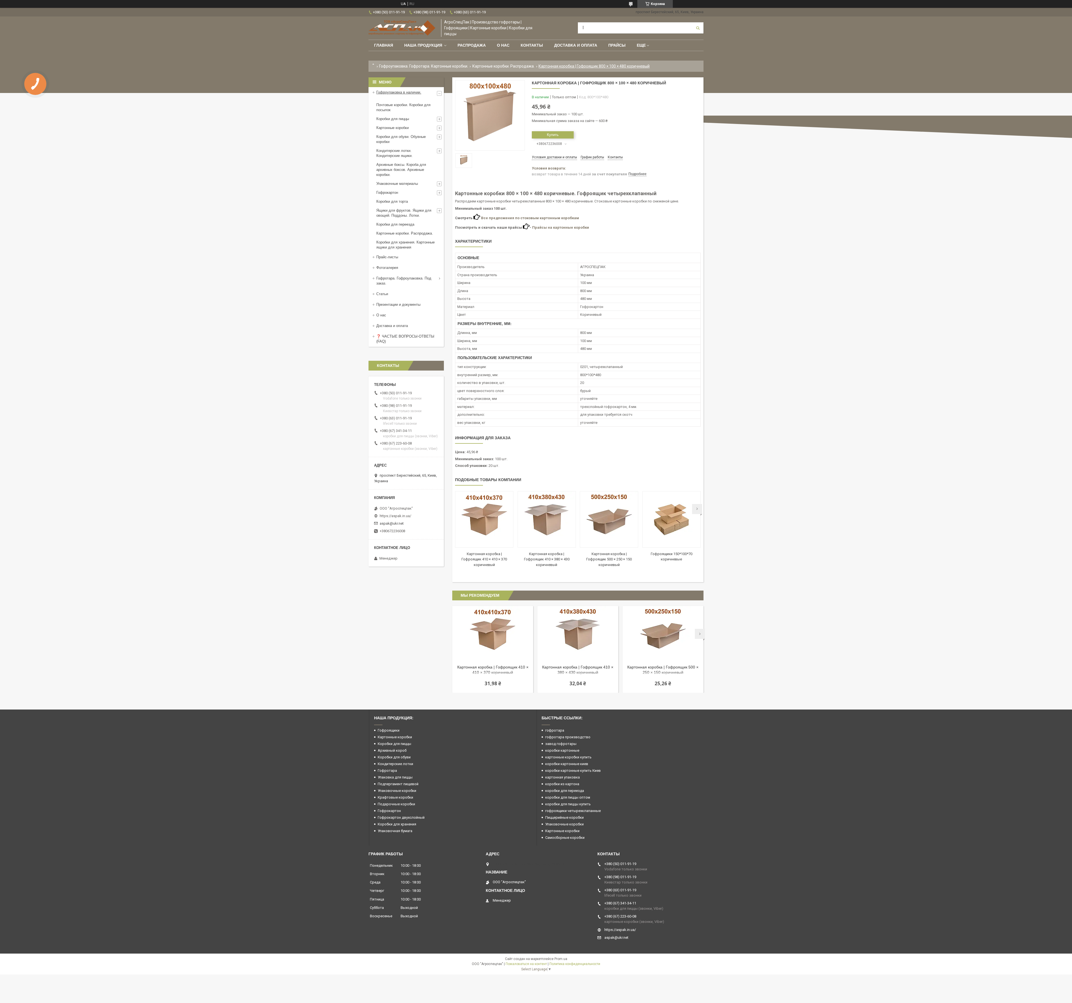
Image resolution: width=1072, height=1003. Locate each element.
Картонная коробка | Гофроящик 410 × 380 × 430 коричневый (547, 559)
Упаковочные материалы (397, 184)
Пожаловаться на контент (526, 964)
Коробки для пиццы (392, 119)
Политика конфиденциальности (574, 964)
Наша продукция (423, 45)
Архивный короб (392, 750)
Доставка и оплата (575, 45)
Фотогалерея (387, 268)
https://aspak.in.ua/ (395, 516)
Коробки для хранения (397, 824)
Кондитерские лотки (395, 764)
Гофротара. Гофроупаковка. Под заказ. (403, 280)
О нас (503, 45)
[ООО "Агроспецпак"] (402, 28)
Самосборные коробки (565, 837)
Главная (383, 45)
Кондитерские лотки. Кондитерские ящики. (394, 153)
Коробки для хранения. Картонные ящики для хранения (405, 244)
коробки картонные (562, 750)
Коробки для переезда (395, 224)
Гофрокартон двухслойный (401, 817)
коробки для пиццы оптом (567, 797)
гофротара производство (567, 737)
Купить (553, 135)
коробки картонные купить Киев (573, 770)
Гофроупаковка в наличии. (398, 92)
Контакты (532, 45)
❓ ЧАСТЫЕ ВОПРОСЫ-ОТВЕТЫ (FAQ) (405, 338)
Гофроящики (388, 730)
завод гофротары (560, 744)
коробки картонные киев (566, 764)
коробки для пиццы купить (568, 804)
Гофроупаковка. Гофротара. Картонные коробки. (423, 66)
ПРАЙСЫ (617, 45)
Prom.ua (560, 959)
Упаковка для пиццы (395, 777)
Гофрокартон (387, 192)
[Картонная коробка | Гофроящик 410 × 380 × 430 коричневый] (547, 519)
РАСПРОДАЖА (472, 45)
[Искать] (698, 28)
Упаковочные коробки (397, 791)
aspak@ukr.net (392, 523)
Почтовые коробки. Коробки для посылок (403, 107)
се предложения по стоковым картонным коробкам (531, 218)
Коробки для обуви (394, 757)
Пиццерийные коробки (564, 817)
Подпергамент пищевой (398, 784)
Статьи (382, 294)
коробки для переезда (564, 791)
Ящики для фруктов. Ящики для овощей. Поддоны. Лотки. (403, 213)
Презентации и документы (398, 304)
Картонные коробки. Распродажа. (503, 66)
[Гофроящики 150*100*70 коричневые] (671, 519)
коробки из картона (562, 784)
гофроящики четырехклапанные (573, 811)
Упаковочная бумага (395, 831)
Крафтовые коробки (395, 797)
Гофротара (387, 770)
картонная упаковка (562, 777)
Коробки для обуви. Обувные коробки (401, 139)
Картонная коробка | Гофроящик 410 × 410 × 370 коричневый (484, 559)
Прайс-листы (387, 257)
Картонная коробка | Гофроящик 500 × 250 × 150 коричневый (609, 559)
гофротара (554, 730)
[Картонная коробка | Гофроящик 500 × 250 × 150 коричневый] (609, 519)
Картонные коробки (392, 128)
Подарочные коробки (396, 804)
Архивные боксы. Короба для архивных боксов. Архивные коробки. (401, 170)
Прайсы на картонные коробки (560, 227)
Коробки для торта (392, 201)
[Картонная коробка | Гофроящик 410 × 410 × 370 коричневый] (484, 519)
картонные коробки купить (568, 757)
